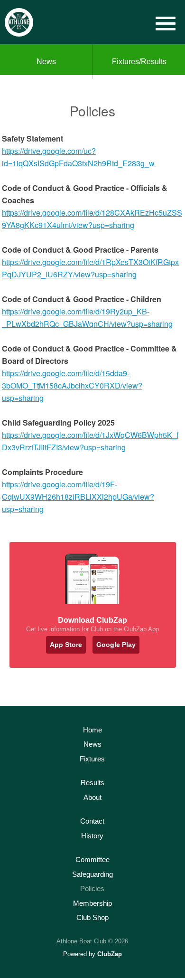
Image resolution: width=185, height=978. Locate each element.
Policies (92, 888)
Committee (92, 859)
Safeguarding (92, 874)
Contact (92, 821)
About (92, 797)
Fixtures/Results (139, 61)
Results (92, 783)
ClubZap (109, 954)
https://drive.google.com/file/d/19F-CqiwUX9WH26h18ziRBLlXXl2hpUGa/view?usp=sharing (78, 496)
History (92, 836)
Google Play (116, 644)
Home (92, 730)
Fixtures (92, 759)
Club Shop (92, 917)
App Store (66, 644)
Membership (92, 903)
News (46, 61)
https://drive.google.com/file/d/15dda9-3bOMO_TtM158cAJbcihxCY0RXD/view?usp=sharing (72, 385)
